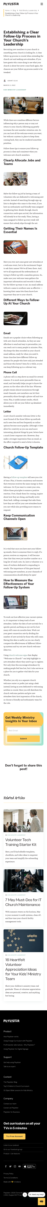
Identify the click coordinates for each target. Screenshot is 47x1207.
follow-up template (19, 477)
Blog (14, 10)
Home (7, 10)
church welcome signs (18, 655)
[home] (13, 4)
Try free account (14, 1136)
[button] (42, 4)
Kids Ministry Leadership (28, 10)
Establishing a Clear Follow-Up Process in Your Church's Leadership (21, 14)
